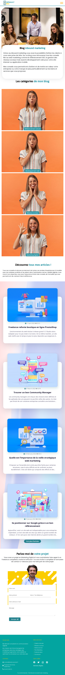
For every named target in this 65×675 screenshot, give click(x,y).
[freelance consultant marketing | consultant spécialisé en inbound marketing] (44, 662)
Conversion (37, 654)
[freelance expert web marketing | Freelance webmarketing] (48, 662)
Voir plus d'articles (32, 541)
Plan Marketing (38, 650)
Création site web (39, 643)
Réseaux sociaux (39, 645)
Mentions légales (38, 665)
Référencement (38, 647)
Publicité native (38, 652)
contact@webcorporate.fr (11, 662)
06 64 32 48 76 (8, 669)
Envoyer (14, 619)
